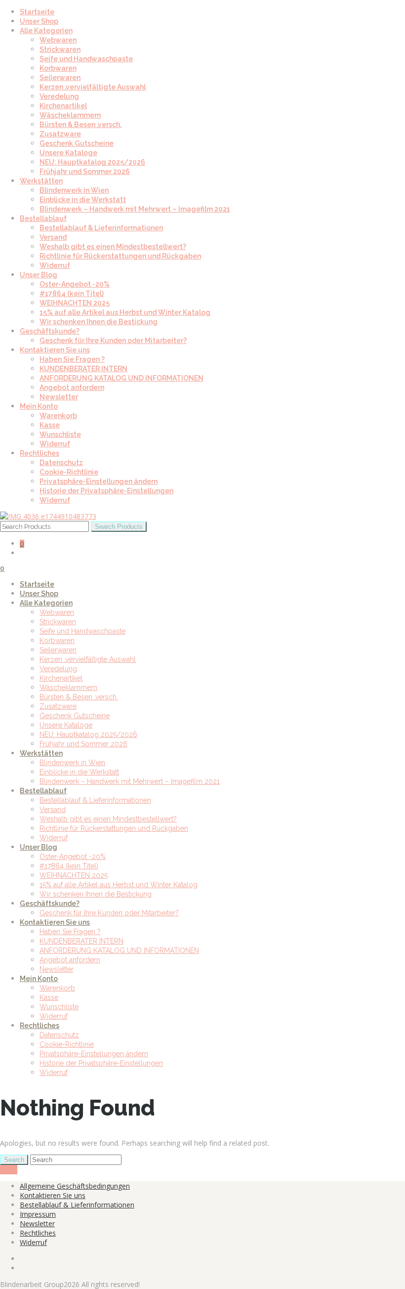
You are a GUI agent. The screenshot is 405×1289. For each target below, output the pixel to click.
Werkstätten (41, 181)
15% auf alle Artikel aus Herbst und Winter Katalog (125, 312)
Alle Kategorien (46, 31)
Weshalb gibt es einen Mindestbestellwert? (113, 247)
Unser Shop (39, 21)
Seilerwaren (60, 78)
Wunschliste (60, 434)
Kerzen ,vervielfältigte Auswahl (93, 87)
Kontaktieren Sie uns (55, 350)
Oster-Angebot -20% (75, 284)
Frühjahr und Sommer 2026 (85, 171)
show (8, 1169)
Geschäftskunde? (50, 331)
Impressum (38, 1214)
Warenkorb (58, 416)
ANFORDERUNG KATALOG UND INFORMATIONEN (121, 378)
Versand (53, 237)
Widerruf (55, 265)
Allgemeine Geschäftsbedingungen (75, 1186)
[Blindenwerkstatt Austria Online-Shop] (48, 516)
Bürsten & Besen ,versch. (81, 125)
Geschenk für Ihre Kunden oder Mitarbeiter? (113, 340)
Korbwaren (58, 68)
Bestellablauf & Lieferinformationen (101, 228)
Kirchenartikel (63, 106)
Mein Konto (39, 406)
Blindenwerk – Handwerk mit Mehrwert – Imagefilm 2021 (135, 209)
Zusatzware (60, 134)
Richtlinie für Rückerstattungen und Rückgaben (120, 256)
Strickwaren (60, 49)
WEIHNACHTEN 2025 (75, 303)
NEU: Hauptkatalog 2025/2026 (92, 162)
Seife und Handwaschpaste (86, 59)
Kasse (50, 425)
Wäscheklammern (70, 115)
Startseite (37, 12)
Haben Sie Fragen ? (72, 359)
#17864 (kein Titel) (72, 294)
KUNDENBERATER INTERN (83, 369)
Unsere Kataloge (68, 153)
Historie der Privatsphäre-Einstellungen (106, 491)
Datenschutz (61, 463)
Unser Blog (38, 275)
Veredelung (59, 96)
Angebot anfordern (72, 387)
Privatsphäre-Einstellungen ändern (99, 481)
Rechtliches (39, 453)
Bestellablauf (43, 218)
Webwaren (58, 40)
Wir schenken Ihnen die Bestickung (99, 322)
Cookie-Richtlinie (69, 472)
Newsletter (59, 397)
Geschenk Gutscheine (77, 143)
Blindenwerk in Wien (74, 190)
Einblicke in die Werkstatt (83, 200)
